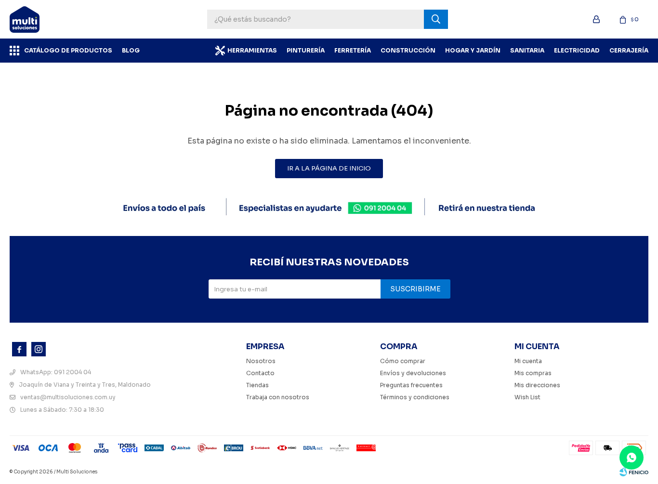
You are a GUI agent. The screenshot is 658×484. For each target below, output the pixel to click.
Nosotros (261, 361)
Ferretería (352, 50)
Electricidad (577, 50)
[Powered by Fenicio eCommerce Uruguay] (633, 472)
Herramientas (252, 50)
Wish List (527, 397)
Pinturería (306, 50)
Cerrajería (628, 50)
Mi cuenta (528, 361)
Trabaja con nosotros (277, 397)
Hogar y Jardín (472, 50)
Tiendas (257, 385)
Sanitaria (527, 50)
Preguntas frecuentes (411, 385)
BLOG (131, 50)
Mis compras (533, 373)
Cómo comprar (402, 361)
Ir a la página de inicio (329, 168)
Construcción (408, 50)
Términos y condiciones (414, 397)
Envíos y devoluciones (413, 373)
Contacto (260, 373)
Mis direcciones (537, 385)
